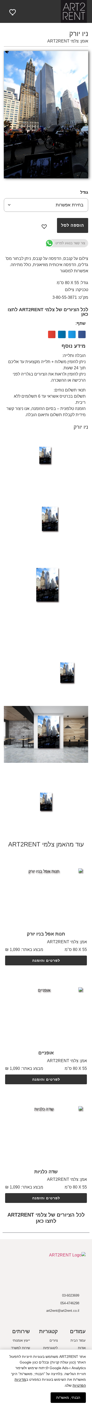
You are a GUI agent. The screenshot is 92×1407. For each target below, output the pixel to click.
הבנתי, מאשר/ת (68, 1397)
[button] (46, 11)
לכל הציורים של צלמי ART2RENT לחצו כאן (48, 312)
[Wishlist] (13, 12)
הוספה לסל (72, 225)
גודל (84, 192)
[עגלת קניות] (21, 11)
